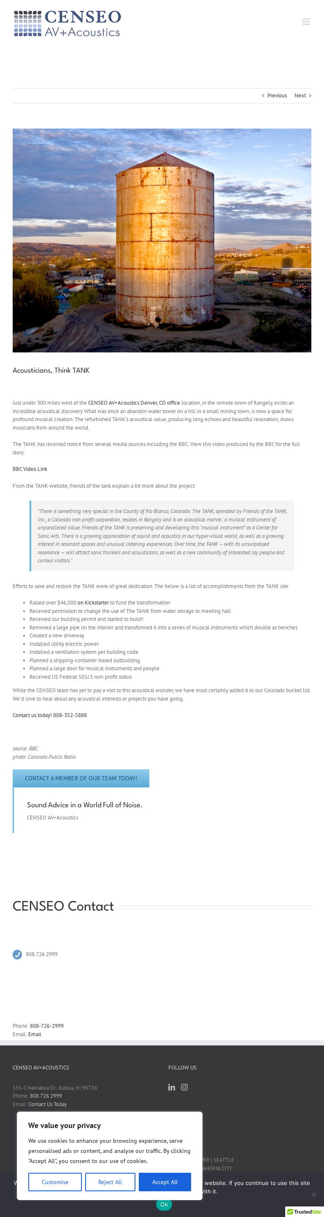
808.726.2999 (46, 1095)
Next (300, 95)
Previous (277, 95)
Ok (164, 1204)
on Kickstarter (93, 602)
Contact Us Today (47, 1104)
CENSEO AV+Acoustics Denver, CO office (134, 402)
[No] (313, 1194)
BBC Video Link (30, 469)
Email (34, 1034)
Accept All (165, 1182)
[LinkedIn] (171, 1087)
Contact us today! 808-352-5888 (50, 715)
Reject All (110, 1182)
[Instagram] (184, 1087)
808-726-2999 (47, 1025)
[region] (109, 1156)
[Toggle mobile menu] (306, 21)
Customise (55, 1182)
